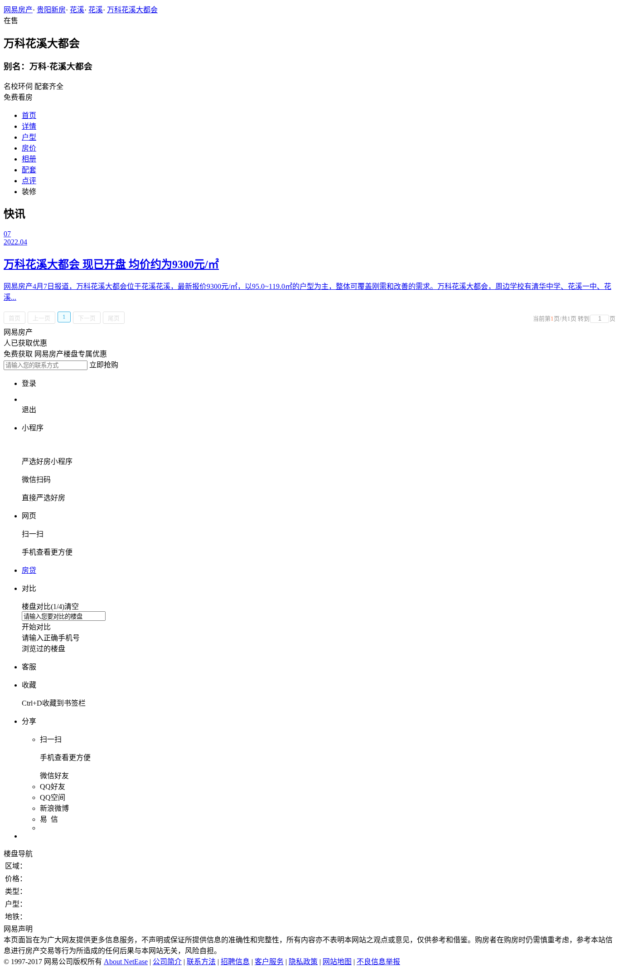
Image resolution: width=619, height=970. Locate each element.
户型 (29, 137)
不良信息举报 (378, 961)
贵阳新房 (51, 10)
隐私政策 (303, 961)
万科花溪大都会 (132, 10)
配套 (29, 170)
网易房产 (18, 10)
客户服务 (269, 961)
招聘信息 (235, 961)
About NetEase (126, 961)
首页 (29, 115)
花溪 (77, 10)
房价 (29, 148)
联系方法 (201, 961)
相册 (29, 159)
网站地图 (337, 961)
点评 (29, 181)
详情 (29, 126)
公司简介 (167, 961)
